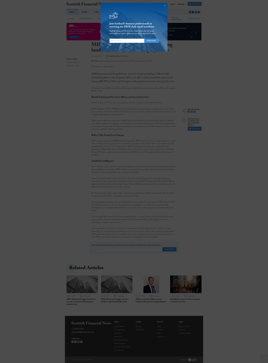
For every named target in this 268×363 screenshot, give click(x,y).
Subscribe (151, 41)
